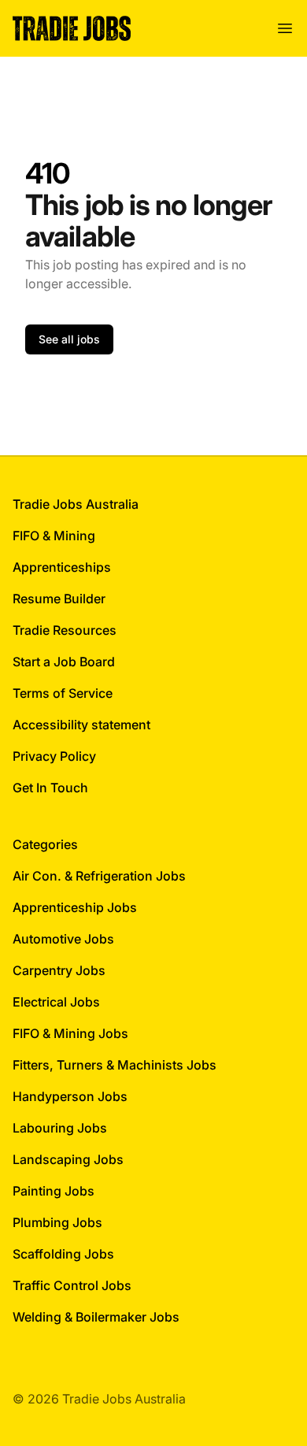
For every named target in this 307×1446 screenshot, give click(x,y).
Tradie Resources (65, 630)
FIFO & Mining (54, 535)
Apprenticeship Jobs (75, 907)
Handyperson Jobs (70, 1096)
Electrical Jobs (56, 1002)
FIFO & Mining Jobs (70, 1033)
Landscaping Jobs (68, 1159)
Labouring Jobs (60, 1128)
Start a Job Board (64, 661)
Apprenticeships (62, 567)
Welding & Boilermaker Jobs (96, 1317)
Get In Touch (50, 787)
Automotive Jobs (63, 939)
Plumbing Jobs (57, 1222)
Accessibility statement (81, 724)
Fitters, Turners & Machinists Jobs (114, 1065)
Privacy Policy (54, 756)
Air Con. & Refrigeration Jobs (99, 876)
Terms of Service (63, 693)
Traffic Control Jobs (72, 1285)
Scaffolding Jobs (63, 1254)
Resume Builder (59, 598)
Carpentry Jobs (59, 970)
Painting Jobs (53, 1191)
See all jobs (69, 339)
